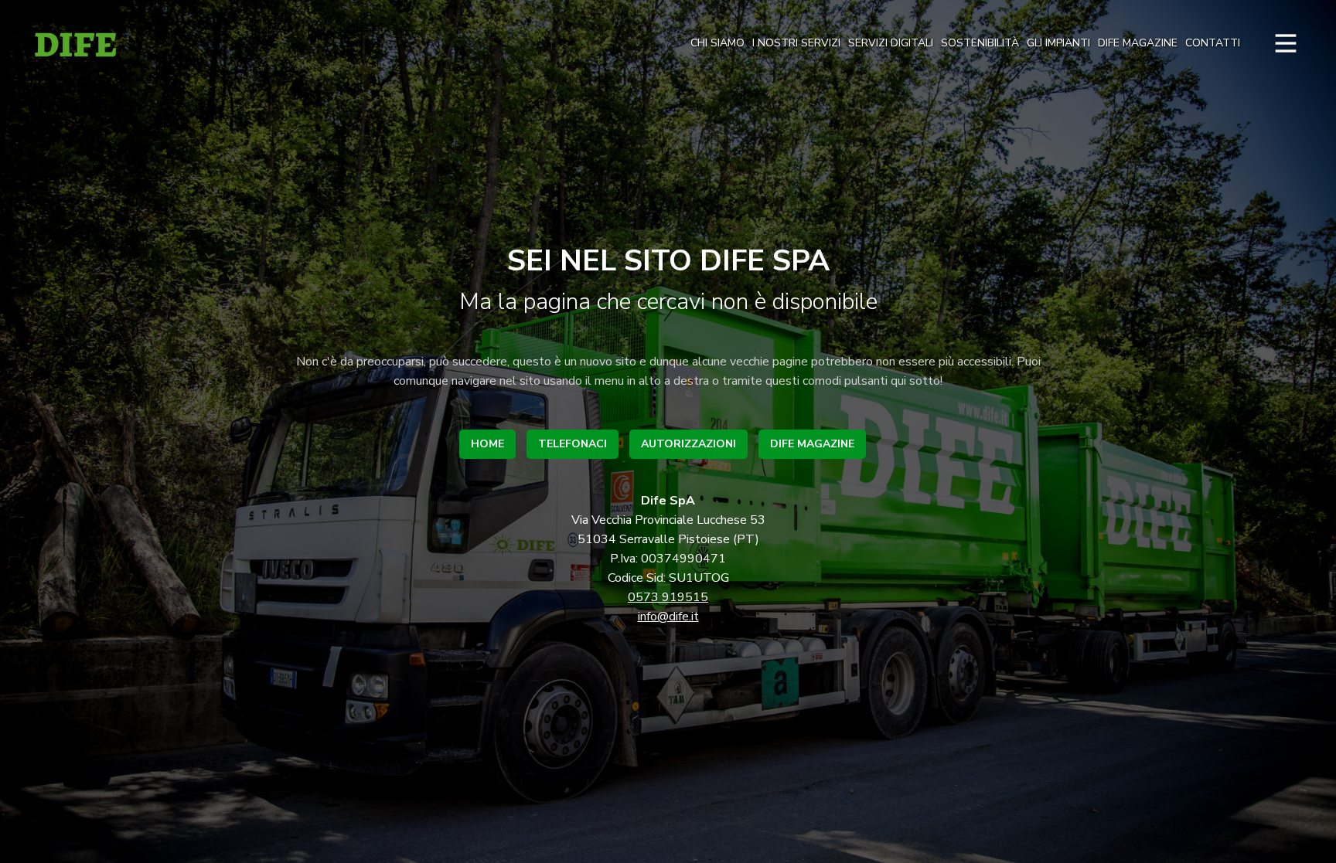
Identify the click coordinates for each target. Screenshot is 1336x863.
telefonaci (572, 444)
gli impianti (1058, 43)
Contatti (1212, 43)
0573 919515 (668, 597)
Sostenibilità (980, 43)
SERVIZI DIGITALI (890, 43)
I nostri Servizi (796, 43)
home (487, 444)
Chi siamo (717, 43)
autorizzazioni (688, 444)
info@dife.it (668, 616)
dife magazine (1138, 43)
